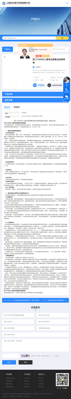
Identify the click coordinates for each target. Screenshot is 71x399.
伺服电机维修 (9, 386)
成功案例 (40, 384)
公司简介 (26, 378)
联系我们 (26, 386)
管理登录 (19, 396)
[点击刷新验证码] (25, 356)
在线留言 (17, 107)
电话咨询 (66, 92)
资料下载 (40, 386)
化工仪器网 (12, 396)
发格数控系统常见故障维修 (56, 300)
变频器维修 (9, 381)
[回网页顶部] (66, 85)
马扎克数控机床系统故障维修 (21, 300)
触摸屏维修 (9, 384)
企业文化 (26, 384)
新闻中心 (40, 378)
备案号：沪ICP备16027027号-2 (43, 393)
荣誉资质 (26, 381)
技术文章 (40, 381)
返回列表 (36, 300)
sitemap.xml (26, 396)
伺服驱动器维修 (10, 378)
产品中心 (7, 49)
